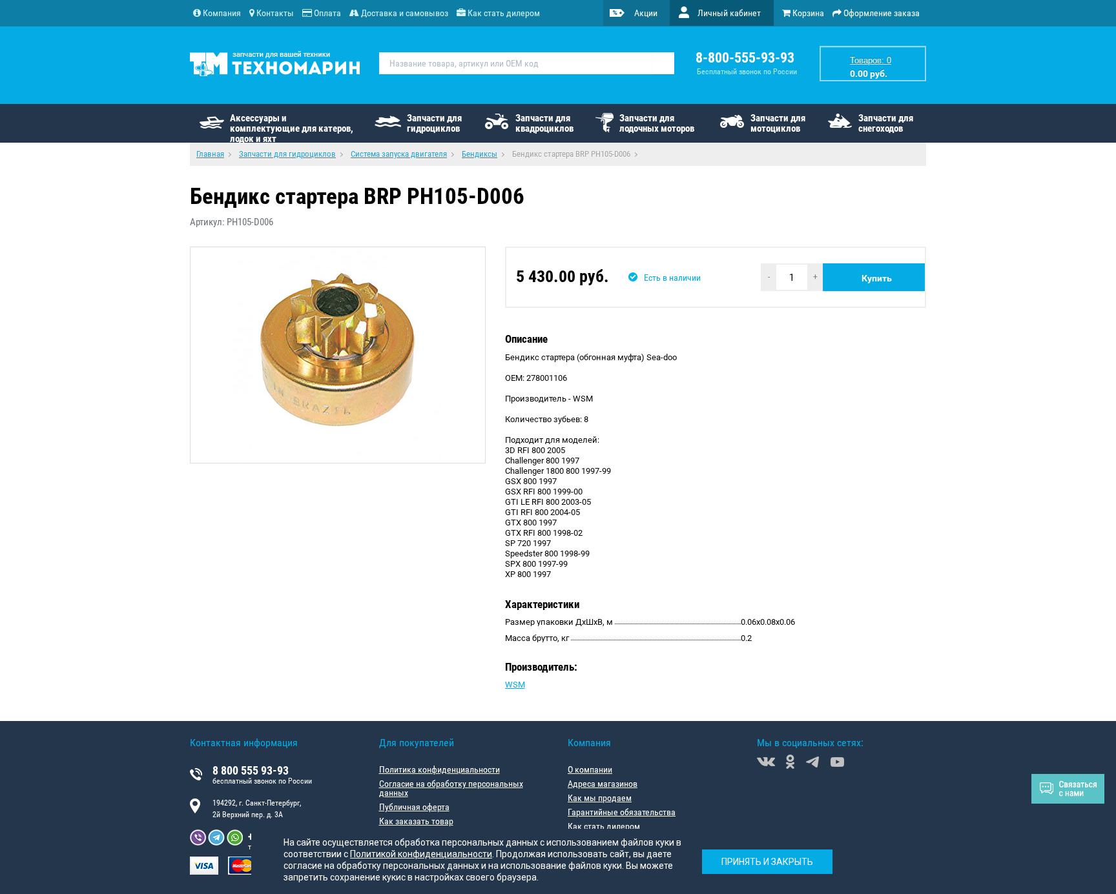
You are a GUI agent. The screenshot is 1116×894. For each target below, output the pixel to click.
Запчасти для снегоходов (885, 123)
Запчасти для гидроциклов (434, 123)
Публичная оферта (414, 806)
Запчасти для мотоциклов (777, 123)
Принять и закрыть (767, 862)
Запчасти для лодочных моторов (656, 123)
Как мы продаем (600, 797)
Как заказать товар (416, 821)
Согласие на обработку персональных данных (451, 788)
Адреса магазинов (602, 783)
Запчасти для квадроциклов (544, 123)
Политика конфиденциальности (439, 769)
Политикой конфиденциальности (421, 854)
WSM (515, 684)
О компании (590, 769)
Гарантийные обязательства (622, 812)
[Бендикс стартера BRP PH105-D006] (338, 355)
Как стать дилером (604, 826)
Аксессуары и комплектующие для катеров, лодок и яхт (291, 127)
